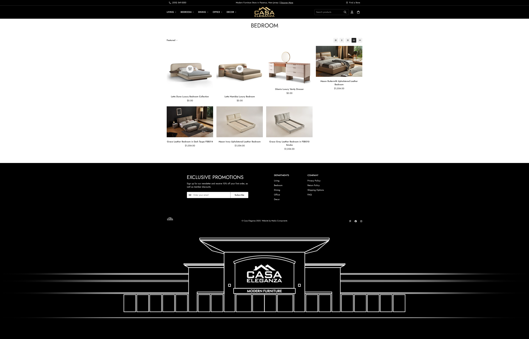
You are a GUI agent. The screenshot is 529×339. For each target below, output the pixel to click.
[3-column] (348, 40)
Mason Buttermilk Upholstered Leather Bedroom (339, 83)
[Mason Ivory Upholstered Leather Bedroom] (239, 121)
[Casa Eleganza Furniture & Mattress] (265, 12)
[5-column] (360, 40)
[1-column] (335, 40)
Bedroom (186, 12)
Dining (202, 12)
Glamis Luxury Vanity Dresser (289, 89)
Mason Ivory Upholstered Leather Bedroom (240, 141)
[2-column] (341, 40)
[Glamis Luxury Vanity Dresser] (289, 65)
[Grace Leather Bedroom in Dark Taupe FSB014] (190, 121)
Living (170, 12)
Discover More (286, 2)
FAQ (309, 194)
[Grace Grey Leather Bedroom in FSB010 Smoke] (289, 121)
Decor (230, 12)
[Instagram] (361, 221)
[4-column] (354, 40)
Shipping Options (315, 190)
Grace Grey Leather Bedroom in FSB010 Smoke (289, 143)
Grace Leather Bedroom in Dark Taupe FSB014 (190, 141)
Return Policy (313, 185)
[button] (358, 12)
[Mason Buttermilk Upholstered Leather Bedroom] (339, 61)
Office (216, 12)
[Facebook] (356, 221)
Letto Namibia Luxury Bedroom (240, 96)
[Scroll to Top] (523, 324)
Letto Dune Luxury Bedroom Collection (190, 96)
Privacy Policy (313, 180)
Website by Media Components (274, 220)
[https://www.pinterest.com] (350, 221)
